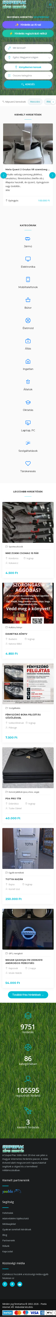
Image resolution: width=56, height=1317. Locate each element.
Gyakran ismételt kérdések (16, 1229)
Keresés (29, 84)
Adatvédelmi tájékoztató (15, 1218)
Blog (4, 1234)
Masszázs (35, 101)
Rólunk (5, 1245)
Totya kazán (14, 879)
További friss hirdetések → (28, 994)
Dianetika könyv (16, 634)
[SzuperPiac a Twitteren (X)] (12, 1284)
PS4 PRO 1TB (13, 798)
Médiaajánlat (9, 1223)
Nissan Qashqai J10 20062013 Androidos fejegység (23, 962)
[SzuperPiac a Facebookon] (4, 1284)
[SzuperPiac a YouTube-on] (19, 1284)
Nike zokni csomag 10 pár (22, 553)
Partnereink (8, 1240)
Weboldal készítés (24, 1307)
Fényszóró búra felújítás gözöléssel (23, 716)
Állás (49, 101)
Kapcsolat (7, 1251)
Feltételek (7, 1212)
